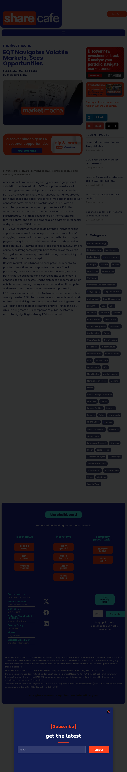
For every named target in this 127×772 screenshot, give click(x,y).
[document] (63, 386)
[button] (109, 712)
